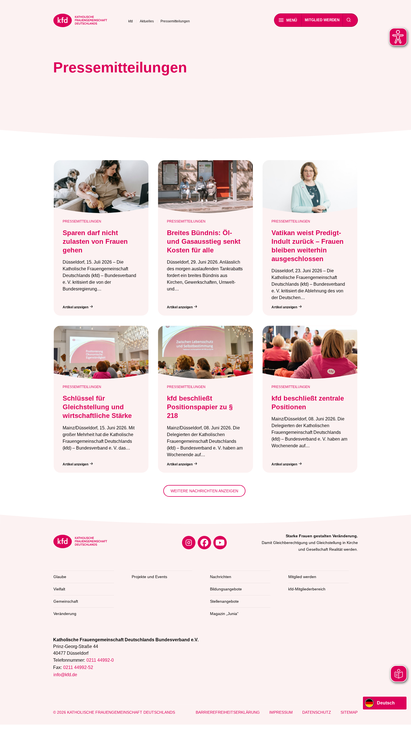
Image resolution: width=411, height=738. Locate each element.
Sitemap (349, 712)
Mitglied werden (322, 20)
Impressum (281, 712)
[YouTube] (220, 542)
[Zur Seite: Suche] (349, 20)
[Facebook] (204, 542)
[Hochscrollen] (401, 728)
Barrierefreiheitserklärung (228, 712)
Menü (291, 20)
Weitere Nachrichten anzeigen (204, 491)
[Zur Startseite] (80, 21)
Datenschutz (316, 712)
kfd (130, 21)
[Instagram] (188, 542)
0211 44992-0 (100, 660)
